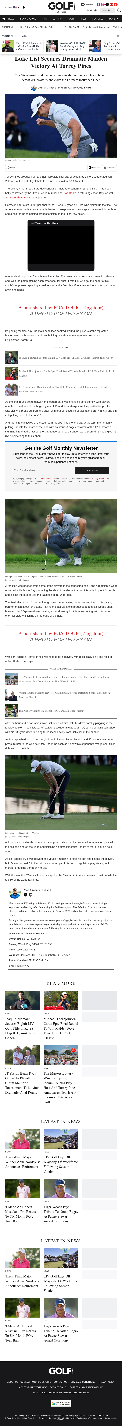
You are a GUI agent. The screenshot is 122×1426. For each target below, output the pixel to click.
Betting (57, 19)
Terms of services (48, 478)
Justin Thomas (17, 197)
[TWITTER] (26, 895)
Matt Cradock (48, 88)
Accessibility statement (33, 1387)
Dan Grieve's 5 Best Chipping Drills (36, 27)
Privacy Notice (98, 478)
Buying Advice (28, 19)
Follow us (96, 167)
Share (12, 167)
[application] (61, 245)
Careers (75, 1387)
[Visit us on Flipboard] (116, 4)
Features (97, 19)
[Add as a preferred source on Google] (61, 1403)
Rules (83, 19)
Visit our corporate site (98, 1416)
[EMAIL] (31, 895)
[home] (3, 19)
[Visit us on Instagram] (103, 4)
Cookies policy (58, 1387)
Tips (44, 19)
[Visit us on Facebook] (98, 4)
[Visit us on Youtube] (111, 4)
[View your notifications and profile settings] (24, 7)
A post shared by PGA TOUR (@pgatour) (60, 307)
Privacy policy (106, 1382)
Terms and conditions (82, 1382)
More (112, 19)
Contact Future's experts (35, 1382)
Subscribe (106, 10)
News (11, 19)
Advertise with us (92, 1387)
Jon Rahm (70, 193)
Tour (71, 19)
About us (12, 1382)
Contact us (60, 1382)
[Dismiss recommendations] (118, 36)
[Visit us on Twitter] (107, 4)
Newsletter (111, 167)
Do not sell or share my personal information (61, 1392)
